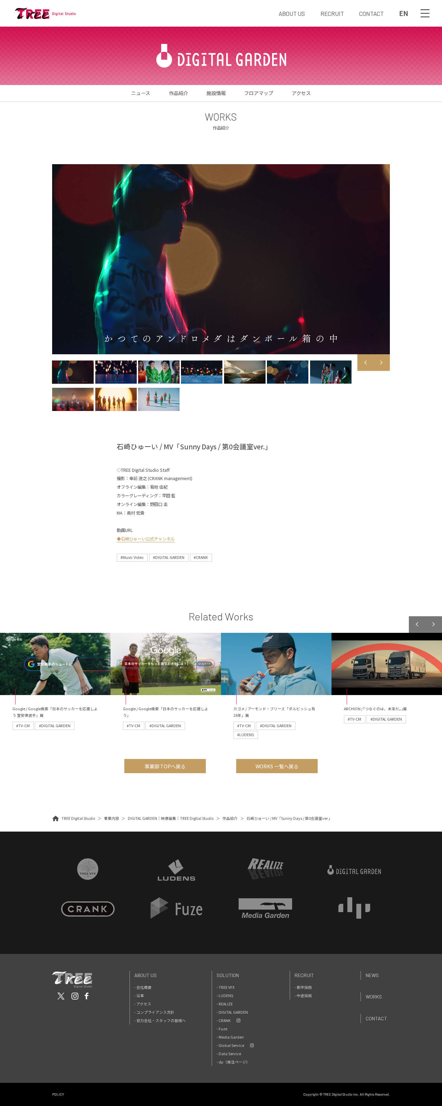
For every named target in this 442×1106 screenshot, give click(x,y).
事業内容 (111, 818)
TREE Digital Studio (78, 818)
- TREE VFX (225, 987)
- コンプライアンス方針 (154, 1012)
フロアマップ (258, 93)
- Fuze (222, 1028)
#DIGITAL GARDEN (168, 557)
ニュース (140, 93)
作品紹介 (178, 93)
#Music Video (132, 557)
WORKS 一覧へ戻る (277, 766)
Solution (228, 975)
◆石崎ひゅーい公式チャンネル (146, 539)
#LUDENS (245, 734)
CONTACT (371, 13)
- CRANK (224, 1020)
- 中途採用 (303, 995)
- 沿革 (139, 995)
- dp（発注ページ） (233, 1062)
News (372, 975)
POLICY (58, 1094)
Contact (376, 1018)
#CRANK (201, 557)
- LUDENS (225, 995)
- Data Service (229, 1053)
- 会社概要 (143, 987)
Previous (365, 362)
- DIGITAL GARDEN (232, 1012)
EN (403, 13)
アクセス (301, 93)
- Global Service (230, 1045)
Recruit (304, 975)
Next (381, 362)
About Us (145, 975)
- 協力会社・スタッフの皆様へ (160, 1020)
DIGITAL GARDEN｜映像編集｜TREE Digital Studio (171, 818)
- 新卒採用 (303, 987)
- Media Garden (230, 1037)
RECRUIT (332, 13)
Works (374, 997)
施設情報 (216, 93)
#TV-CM (23, 725)
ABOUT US (292, 13)
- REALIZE (225, 1003)
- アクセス (142, 1003)
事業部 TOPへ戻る (165, 766)
